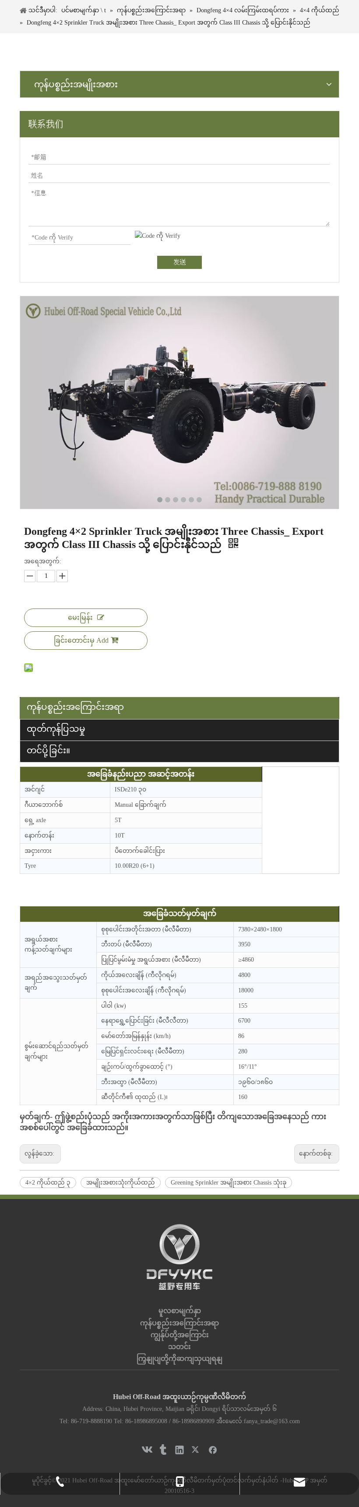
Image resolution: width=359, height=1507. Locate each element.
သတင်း (179, 1346)
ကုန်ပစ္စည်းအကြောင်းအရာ (75, 707)
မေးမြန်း (80, 617)
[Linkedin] (179, 1450)
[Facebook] (213, 1450)
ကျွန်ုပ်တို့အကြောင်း (180, 1335)
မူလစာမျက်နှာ (179, 1310)
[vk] (146, 1450)
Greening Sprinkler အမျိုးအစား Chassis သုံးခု (228, 1182)
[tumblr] (163, 1450)
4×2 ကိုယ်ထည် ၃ (47, 1182)
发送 (179, 262)
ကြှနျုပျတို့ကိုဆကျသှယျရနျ (179, 1358)
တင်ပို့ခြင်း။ (48, 750)
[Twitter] (196, 1450)
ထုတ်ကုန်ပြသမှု (56, 729)
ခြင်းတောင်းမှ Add (81, 640)
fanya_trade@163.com (272, 1421)
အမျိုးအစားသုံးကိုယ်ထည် (120, 1182)
